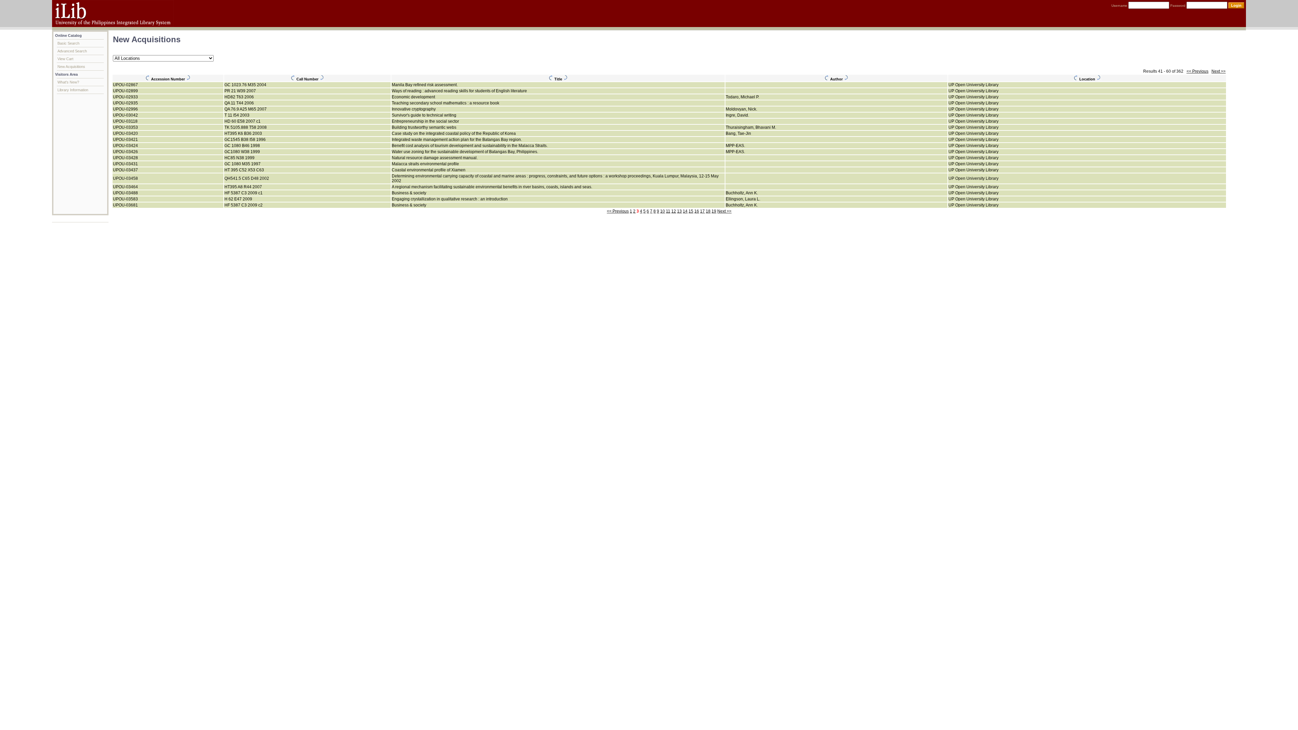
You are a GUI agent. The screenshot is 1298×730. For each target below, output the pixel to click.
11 (668, 211)
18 (708, 211)
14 (685, 211)
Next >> (1218, 71)
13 (679, 211)
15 (691, 211)
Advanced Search (72, 51)
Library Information (72, 90)
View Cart (65, 59)
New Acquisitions (71, 67)
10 (662, 211)
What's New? (68, 82)
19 (714, 211)
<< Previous (1197, 71)
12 (673, 211)
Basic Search (68, 43)
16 (696, 211)
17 (702, 211)
